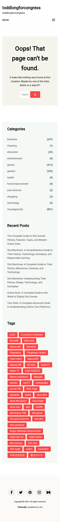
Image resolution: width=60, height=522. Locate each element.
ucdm (29, 449)
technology (13, 202)
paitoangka (42, 382)
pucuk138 (15, 388)
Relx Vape (31, 388)
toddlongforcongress (21, 7)
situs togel (38, 400)
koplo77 (45, 364)
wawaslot (43, 449)
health (10, 177)
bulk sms (29, 340)
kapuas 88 (15, 364)
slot (28, 407)
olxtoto (13, 382)
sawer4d (14, 394)
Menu (5, 20)
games (11, 164)
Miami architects (19, 376)
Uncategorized (15, 209)
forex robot (16, 358)
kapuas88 (33, 358)
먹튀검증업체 (17, 455)
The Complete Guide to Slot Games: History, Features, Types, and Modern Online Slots (27, 239)
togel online (35, 436)
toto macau (16, 443)
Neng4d (38, 376)
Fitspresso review (36, 352)
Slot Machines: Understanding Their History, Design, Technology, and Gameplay (26, 282)
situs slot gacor (18, 400)
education (12, 152)
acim (12, 334)
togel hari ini (16, 436)
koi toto (31, 364)
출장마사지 (36, 455)
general (11, 171)
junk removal (14, 190)
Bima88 (14, 340)
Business (12, 139)
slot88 (39, 407)
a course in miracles (32, 334)
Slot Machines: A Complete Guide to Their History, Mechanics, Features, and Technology (29, 268)
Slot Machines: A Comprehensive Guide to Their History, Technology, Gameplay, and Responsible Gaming (30, 254)
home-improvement (17, 183)
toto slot (32, 443)
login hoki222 (32, 370)
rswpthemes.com (34, 507)
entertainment (14, 158)
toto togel (15, 449)
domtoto (31, 346)
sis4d (28, 394)
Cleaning (12, 145)
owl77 (26, 382)
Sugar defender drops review (25, 431)
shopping (12, 196)
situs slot (41, 394)
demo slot (15, 346)
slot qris (38, 418)
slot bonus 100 (18, 412)
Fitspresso (15, 352)
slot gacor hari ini (19, 418)
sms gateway (17, 425)
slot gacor (37, 412)
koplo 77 (14, 370)
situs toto (15, 407)
